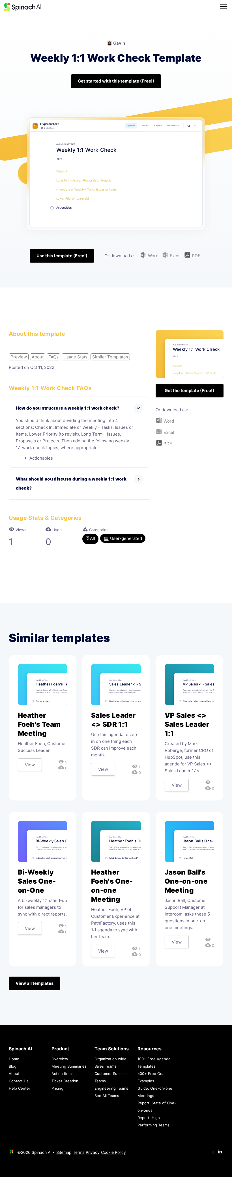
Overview (59, 1059)
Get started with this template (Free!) (116, 81)
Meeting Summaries (69, 1066)
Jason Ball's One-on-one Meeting (186, 881)
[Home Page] (22, 7)
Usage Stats (75, 357)
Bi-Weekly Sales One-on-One (37, 881)
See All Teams (106, 1095)
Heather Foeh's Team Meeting (39, 724)
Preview (18, 357)
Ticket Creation (64, 1081)
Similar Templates (110, 357)
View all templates (34, 983)
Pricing (57, 1088)
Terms (78, 1152)
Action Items (62, 1073)
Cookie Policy (113, 1152)
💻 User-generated (123, 538)
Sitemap (64, 1152)
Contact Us (19, 1081)
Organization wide (110, 1059)
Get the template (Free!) (189, 390)
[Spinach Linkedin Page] (220, 1152)
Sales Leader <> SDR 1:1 (113, 719)
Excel (175, 255)
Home (14, 1059)
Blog (12, 1066)
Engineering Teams (111, 1088)
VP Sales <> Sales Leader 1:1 (187, 724)
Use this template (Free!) (61, 255)
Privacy (93, 1152)
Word (152, 255)
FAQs (53, 357)
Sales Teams (105, 1066)
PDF (195, 255)
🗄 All (90, 538)
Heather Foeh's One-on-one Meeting (112, 885)
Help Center (19, 1088)
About (38, 357)
